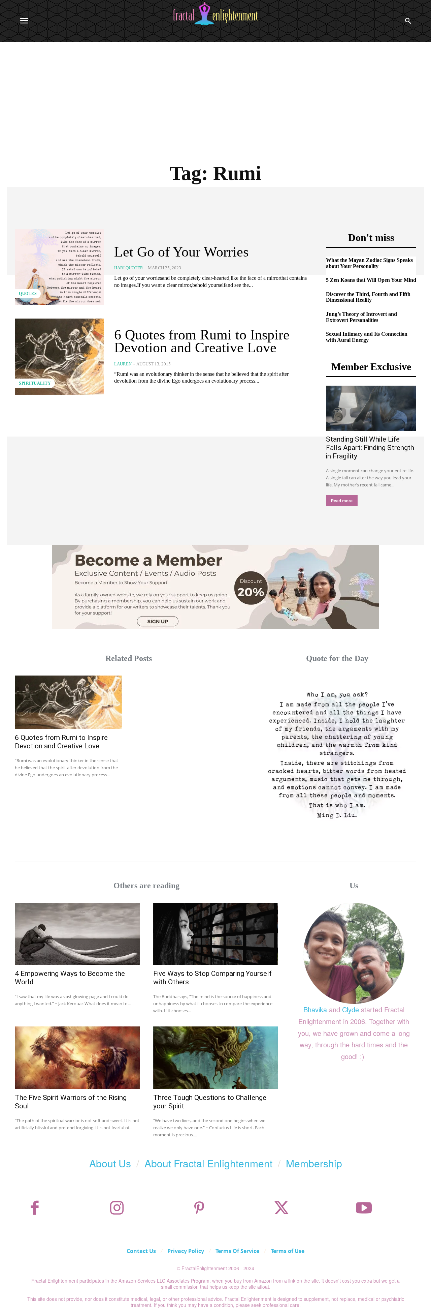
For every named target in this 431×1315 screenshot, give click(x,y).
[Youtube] (364, 1208)
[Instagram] (117, 1208)
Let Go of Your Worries (181, 252)
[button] (408, 21)
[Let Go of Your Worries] (59, 267)
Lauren (123, 363)
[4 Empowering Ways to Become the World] (77, 934)
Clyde (350, 1009)
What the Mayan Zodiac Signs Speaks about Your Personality (369, 263)
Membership (314, 1163)
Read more (342, 500)
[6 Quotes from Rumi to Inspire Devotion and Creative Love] (59, 356)
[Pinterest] (199, 1208)
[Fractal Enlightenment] (215, 14)
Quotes (28, 293)
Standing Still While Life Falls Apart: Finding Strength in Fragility (370, 447)
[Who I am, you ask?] (337, 755)
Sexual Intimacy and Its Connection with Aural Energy (366, 337)
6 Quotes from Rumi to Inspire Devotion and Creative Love (202, 341)
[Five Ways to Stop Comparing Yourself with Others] (215, 934)
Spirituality (35, 383)
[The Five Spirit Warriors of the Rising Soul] (77, 1057)
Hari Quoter (128, 267)
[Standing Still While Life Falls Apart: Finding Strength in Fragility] (371, 408)
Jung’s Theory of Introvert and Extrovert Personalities (361, 317)
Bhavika (315, 1009)
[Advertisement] (215, 92)
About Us (110, 1163)
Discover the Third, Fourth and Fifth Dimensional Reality (368, 297)
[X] (281, 1208)
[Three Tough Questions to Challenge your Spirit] (215, 1057)
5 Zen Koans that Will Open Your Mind (371, 280)
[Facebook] (35, 1208)
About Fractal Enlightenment (208, 1163)
